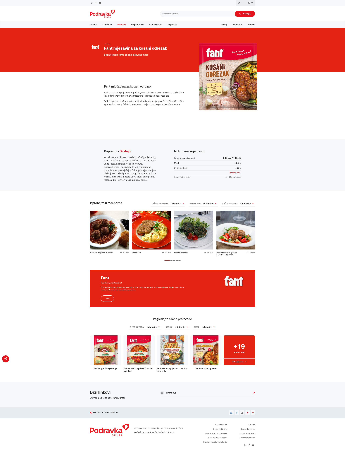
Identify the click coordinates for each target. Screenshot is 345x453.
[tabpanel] (109, 232)
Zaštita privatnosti (247, 433)
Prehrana (121, 24)
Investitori (237, 24)
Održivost (107, 24)
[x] (242, 412)
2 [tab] (170, 260)
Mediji (224, 24)
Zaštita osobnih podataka (216, 433)
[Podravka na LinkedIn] (92, 3)
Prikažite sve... (235, 173)
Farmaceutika (155, 24)
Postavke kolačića (247, 438)
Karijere (251, 24)
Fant (108, 44)
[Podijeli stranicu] (5, 358)
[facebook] (237, 412)
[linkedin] (231, 412)
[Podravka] (102, 17)
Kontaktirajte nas (248, 429)
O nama (93, 24)
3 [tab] (173, 260)
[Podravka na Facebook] (96, 3)
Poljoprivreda (137, 24)
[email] (253, 412)
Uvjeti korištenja (220, 429)
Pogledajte (238, 362)
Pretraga (246, 14)
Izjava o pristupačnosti (217, 438)
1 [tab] (164, 260)
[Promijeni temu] (241, 3)
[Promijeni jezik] (250, 3)
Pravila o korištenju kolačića (215, 442)
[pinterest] (247, 412)
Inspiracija (172, 24)
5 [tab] (179, 260)
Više (107, 299)
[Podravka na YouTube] (100, 3)
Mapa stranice (221, 425)
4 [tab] (176, 260)
